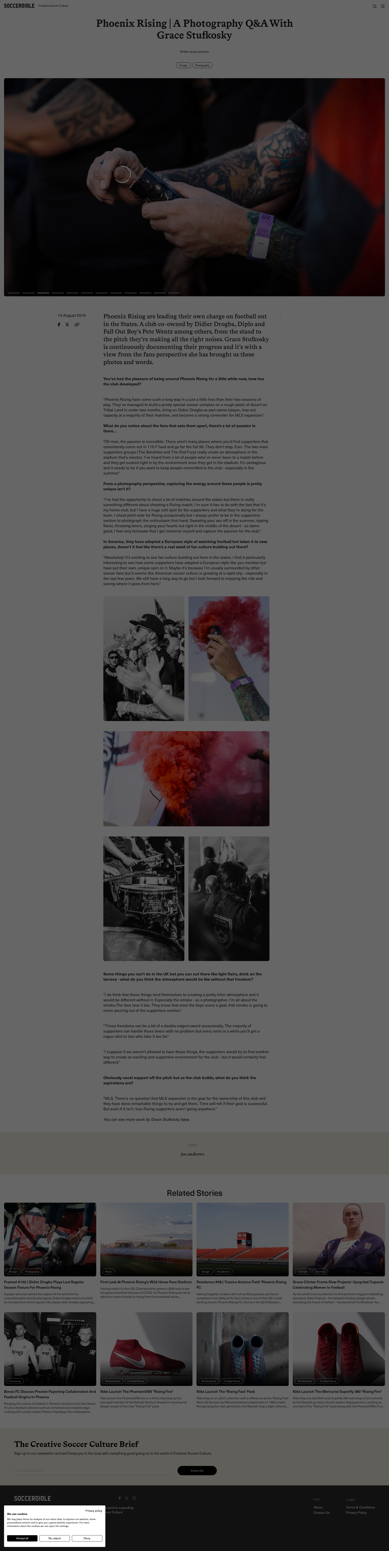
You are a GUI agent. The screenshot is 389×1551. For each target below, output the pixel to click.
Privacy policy (93, 1510)
